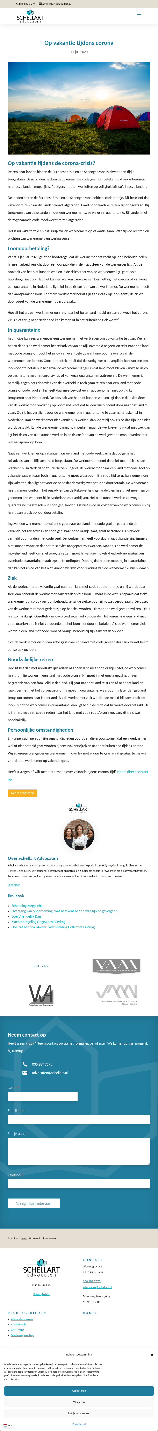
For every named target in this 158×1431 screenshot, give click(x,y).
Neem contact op (22, 793)
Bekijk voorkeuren (79, 1413)
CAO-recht (17, 1330)
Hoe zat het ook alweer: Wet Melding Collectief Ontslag (53, 927)
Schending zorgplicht (27, 906)
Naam (13, 1088)
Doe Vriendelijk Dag (26, 917)
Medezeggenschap (22, 1335)
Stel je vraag (18, 1133)
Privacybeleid (79, 1424)
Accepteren (79, 1391)
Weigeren (79, 1402)
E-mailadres (18, 1110)
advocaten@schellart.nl (50, 1073)
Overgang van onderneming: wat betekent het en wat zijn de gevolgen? (64, 911)
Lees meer (14, 885)
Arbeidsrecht (19, 1324)
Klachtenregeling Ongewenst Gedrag (38, 922)
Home (24, 1238)
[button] (152, 1355)
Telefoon (15, 1175)
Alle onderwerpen (22, 1319)
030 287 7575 (42, 1065)
